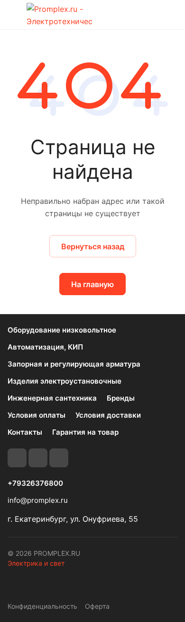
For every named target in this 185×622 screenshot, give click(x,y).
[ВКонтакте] (17, 457)
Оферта (97, 606)
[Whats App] (58, 457)
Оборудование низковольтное (62, 329)
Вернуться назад (92, 246)
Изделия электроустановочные (64, 381)
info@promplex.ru (38, 500)
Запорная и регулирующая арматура (74, 363)
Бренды (121, 398)
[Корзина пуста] (170, 14)
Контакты (25, 432)
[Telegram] (37, 457)
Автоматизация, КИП (45, 346)
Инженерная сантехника (52, 398)
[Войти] (151, 14)
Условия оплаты (36, 415)
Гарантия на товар (85, 432)
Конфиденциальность (42, 606)
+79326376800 (35, 483)
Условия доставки (108, 415)
